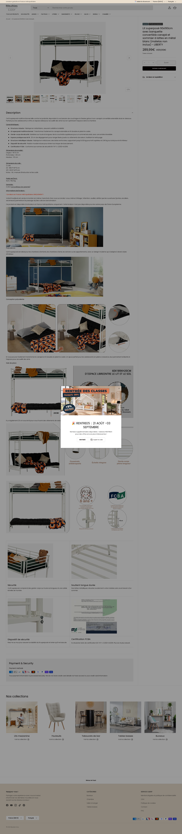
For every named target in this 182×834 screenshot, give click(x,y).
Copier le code (98, 440)
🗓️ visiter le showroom (142, 1)
